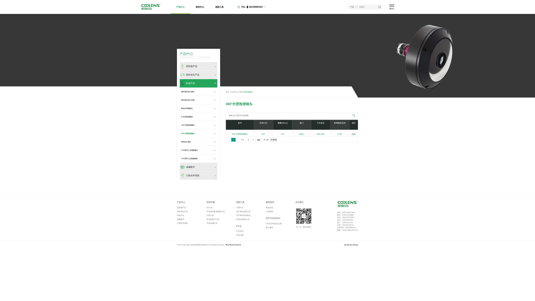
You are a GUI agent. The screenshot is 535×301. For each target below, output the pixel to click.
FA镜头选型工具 (242, 219)
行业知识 (239, 231)
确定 (259, 140)
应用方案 (211, 202)
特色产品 (180, 215)
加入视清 (269, 227)
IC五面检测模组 (187, 117)
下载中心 (239, 208)
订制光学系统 (182, 223)
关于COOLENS (273, 218)
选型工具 (219, 7)
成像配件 (180, 219)
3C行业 (209, 208)
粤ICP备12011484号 (233, 245)
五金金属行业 (212, 223)
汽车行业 (210, 215)
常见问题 (239, 235)
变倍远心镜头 (186, 142)
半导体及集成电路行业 (216, 211)
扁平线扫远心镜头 (187, 92)
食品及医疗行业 (213, 219)
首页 (227, 92)
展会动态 (269, 208)
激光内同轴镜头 (187, 108)
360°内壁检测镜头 (188, 125)
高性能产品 (181, 208)
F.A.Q (238, 226)
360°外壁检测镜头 (188, 133)
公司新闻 (269, 211)
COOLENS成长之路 (274, 224)
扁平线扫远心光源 (187, 100)
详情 (354, 134)
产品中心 (180, 7)
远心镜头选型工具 (243, 211)
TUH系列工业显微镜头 (189, 150)
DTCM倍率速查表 (243, 215)
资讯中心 (200, 7)
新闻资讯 (270, 202)
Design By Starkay (351, 245)
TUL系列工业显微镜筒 (189, 159)
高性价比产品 (182, 211)
